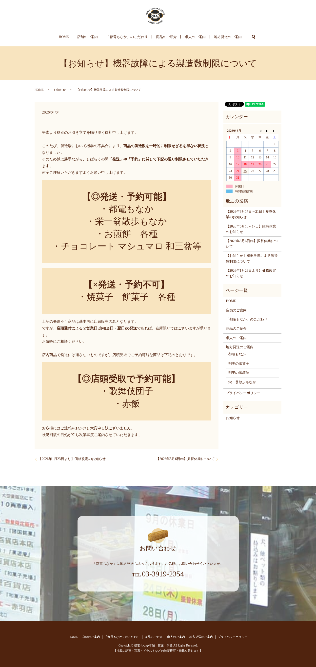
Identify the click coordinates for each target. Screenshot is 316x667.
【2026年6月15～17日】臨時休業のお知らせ (251, 229)
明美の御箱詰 (238, 373)
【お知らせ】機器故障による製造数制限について (252, 258)
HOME (64, 37)
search (253, 36)
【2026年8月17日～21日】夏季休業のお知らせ (251, 214)
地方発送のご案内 (228, 37)
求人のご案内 (195, 37)
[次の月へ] (274, 131)
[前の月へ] (260, 131)
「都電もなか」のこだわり (127, 37)
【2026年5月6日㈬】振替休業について (185, 459)
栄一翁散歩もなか (242, 382)
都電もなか (237, 354)
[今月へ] (267, 131)
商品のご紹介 (166, 37)
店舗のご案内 (87, 37)
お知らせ (60, 90)
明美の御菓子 (238, 363)
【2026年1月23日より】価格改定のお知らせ (72, 459)
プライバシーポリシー (243, 393)
